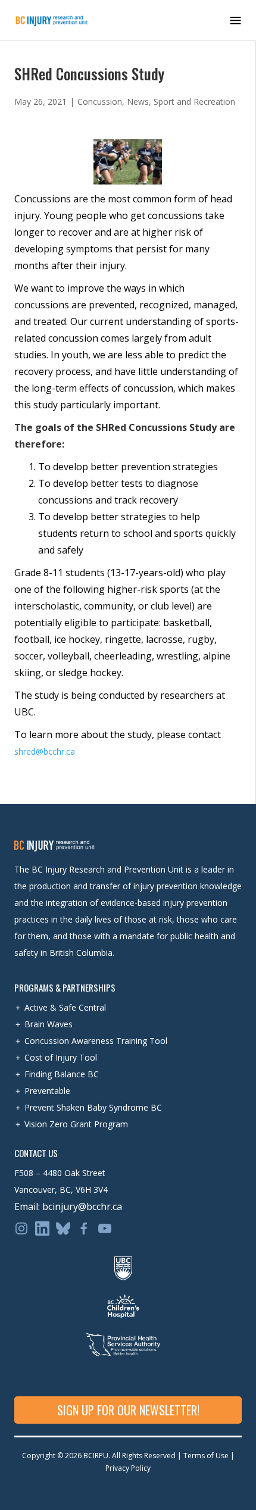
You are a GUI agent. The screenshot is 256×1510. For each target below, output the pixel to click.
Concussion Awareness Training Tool (95, 1040)
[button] (235, 20)
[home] (51, 20)
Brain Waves (48, 1024)
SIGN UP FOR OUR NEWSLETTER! (128, 1410)
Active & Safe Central (65, 1007)
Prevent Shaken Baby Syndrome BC (93, 1107)
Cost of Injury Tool (60, 1057)
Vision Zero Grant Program (76, 1124)
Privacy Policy (128, 1468)
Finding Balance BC (61, 1074)
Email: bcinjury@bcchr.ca (68, 1206)
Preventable (47, 1090)
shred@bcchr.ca (44, 751)
